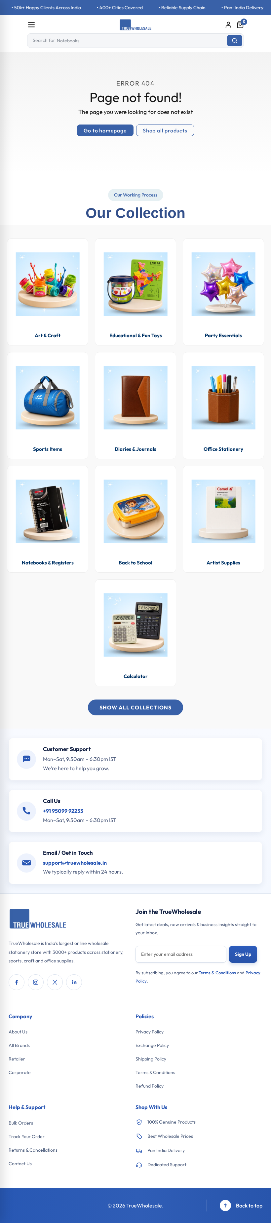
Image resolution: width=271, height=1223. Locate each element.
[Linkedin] (74, 982)
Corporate (20, 1072)
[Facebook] (16, 982)
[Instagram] (36, 982)
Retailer (17, 1059)
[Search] (234, 40)
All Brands (19, 1045)
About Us (18, 1032)
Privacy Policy (150, 1032)
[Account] (228, 24)
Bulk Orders (21, 1123)
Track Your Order (27, 1136)
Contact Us (20, 1164)
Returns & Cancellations (33, 1150)
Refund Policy (150, 1086)
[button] (240, 24)
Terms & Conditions (217, 972)
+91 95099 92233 (63, 811)
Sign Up (243, 954)
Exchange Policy (152, 1045)
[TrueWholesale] (38, 919)
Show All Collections (135, 707)
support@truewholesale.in (75, 862)
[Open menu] (31, 24)
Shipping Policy (151, 1059)
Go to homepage (105, 130)
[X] (55, 982)
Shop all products (165, 130)
